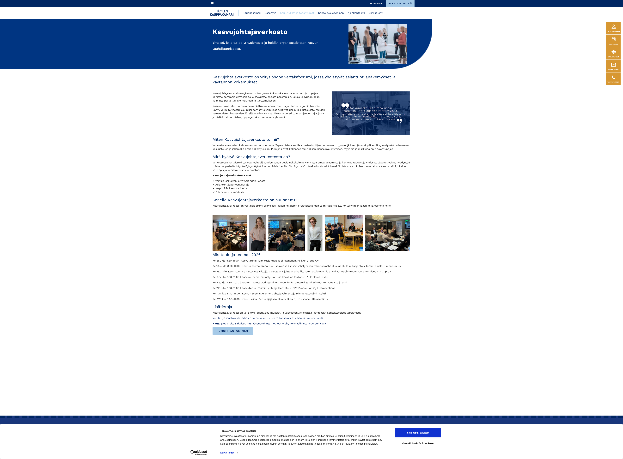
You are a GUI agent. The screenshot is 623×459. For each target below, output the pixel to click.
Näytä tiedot (227, 452)
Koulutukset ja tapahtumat (297, 12)
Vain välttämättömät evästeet (418, 443)
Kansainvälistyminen (331, 12)
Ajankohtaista (356, 12)
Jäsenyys (270, 12)
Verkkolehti (376, 12)
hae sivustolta (398, 3)
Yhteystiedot (377, 3)
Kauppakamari (252, 12)
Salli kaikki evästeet (418, 432)
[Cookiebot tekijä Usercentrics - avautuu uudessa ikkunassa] (199, 452)
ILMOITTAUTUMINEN (233, 330)
